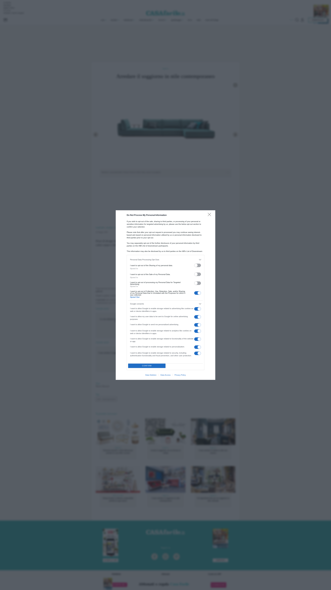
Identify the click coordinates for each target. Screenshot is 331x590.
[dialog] (165, 295)
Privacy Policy (180, 375)
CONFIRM (147, 366)
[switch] (197, 265)
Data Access (165, 375)
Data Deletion (150, 375)
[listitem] (165, 259)
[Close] (210, 215)
